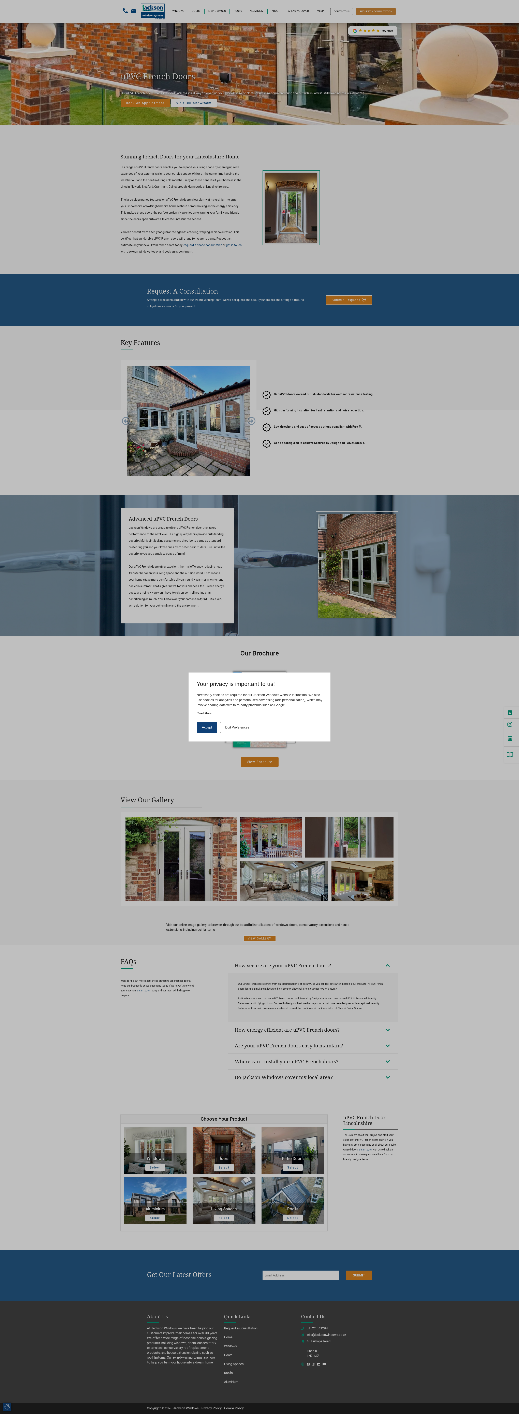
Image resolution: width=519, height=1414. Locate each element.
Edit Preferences (237, 727)
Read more (204, 713)
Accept (207, 727)
